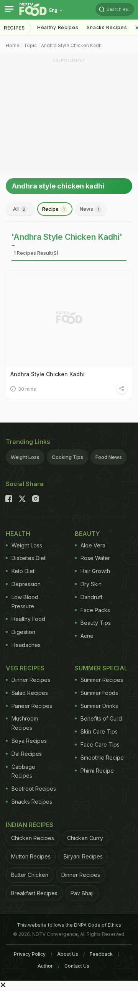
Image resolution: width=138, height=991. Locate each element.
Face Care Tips (100, 744)
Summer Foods (99, 693)
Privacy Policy (30, 954)
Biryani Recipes (83, 856)
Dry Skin (91, 584)
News (89, 209)
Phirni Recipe (97, 770)
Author (45, 966)
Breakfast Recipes (34, 893)
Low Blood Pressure (25, 601)
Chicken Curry (85, 838)
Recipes (14, 28)
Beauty (87, 533)
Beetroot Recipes (34, 788)
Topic (30, 45)
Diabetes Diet (29, 558)
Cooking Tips (67, 457)
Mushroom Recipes (25, 723)
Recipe (53, 209)
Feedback (101, 954)
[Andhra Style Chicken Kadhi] (69, 317)
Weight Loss (25, 457)
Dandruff (91, 597)
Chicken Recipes (32, 838)
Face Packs (95, 610)
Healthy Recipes (58, 27)
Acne (87, 635)
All (19, 209)
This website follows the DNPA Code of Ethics (69, 925)
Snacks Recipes (107, 27)
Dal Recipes (27, 753)
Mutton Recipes (31, 856)
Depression (26, 584)
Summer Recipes (101, 680)
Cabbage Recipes (23, 771)
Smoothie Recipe (102, 757)
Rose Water (95, 558)
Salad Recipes (30, 693)
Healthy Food (28, 619)
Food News (108, 457)
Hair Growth (95, 571)
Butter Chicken (29, 874)
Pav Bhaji (82, 893)
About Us (67, 954)
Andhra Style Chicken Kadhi (72, 45)
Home (13, 45)
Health (18, 533)
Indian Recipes (29, 825)
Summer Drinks (99, 706)
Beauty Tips (95, 622)
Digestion (23, 632)
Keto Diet (23, 571)
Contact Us (76, 966)
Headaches (26, 645)
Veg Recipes (25, 668)
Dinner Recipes (31, 680)
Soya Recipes (29, 740)
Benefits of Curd (101, 718)
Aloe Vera (92, 545)
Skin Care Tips (99, 731)
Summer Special (101, 668)
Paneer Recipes (32, 706)
